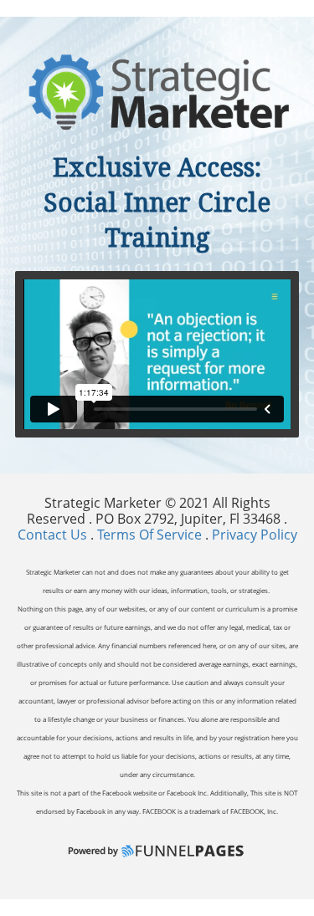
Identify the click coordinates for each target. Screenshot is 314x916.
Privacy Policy (254, 534)
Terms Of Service (149, 534)
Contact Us (54, 534)
